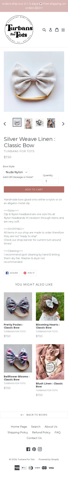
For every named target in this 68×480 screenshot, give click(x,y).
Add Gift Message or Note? (18, 177)
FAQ (58, 432)
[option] (17, 122)
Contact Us (34, 438)
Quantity (48, 175)
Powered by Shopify (49, 459)
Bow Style (8, 166)
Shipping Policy (18, 432)
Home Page (19, 426)
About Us (51, 426)
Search (35, 426)
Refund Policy (41, 432)
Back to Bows (37, 414)
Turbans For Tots (26, 459)
